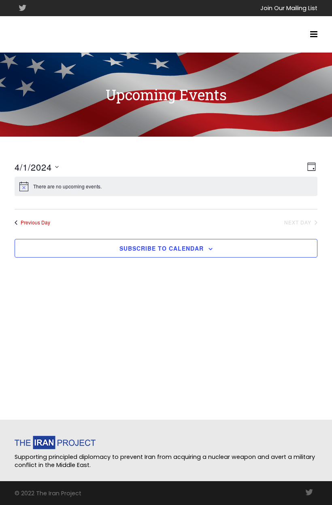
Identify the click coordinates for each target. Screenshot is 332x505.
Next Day (297, 222)
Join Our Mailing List (288, 8)
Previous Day (35, 222)
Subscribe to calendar (161, 248)
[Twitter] (23, 8)
